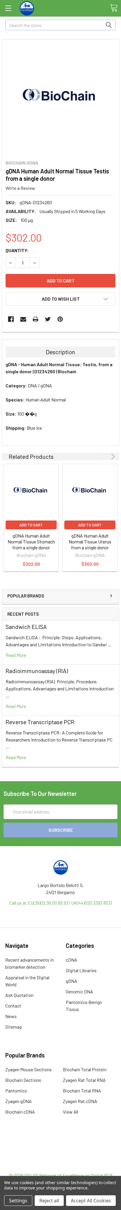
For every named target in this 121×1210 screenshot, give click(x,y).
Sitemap (13, 1027)
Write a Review (20, 188)
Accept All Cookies (91, 1200)
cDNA (71, 960)
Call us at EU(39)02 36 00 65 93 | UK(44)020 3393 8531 (60, 903)
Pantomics (16, 1090)
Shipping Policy (61, 1150)
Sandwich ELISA (26, 626)
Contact (13, 1005)
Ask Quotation (19, 995)
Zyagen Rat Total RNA (84, 1080)
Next (112, 456)
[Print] (35, 319)
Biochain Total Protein (85, 1069)
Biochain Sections (23, 1080)
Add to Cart (31, 525)
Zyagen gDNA (18, 1101)
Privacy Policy (60, 1164)
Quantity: (17, 250)
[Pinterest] (60, 319)
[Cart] (113, 8)
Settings (18, 1200)
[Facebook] (11, 319)
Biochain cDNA (20, 1111)
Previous (104, 456)
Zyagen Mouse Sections (28, 1069)
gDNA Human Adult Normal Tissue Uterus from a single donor (90, 541)
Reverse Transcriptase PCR (40, 721)
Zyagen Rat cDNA (80, 1101)
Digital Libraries (81, 970)
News (11, 1016)
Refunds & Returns (60, 1157)
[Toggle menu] (8, 8)
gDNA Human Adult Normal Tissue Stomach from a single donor (31, 541)
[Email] (23, 319)
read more (16, 655)
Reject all (49, 1200)
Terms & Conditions (60, 1143)
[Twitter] (48, 319)
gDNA (71, 981)
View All (70, 1111)
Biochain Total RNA (82, 1090)
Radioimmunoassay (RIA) (37, 670)
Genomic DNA (79, 991)
